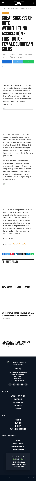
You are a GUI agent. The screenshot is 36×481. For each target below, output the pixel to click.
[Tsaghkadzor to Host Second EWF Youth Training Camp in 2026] (18, 330)
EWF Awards (18, 405)
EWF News (5, 13)
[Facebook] (10, 384)
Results (18, 423)
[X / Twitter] (14, 384)
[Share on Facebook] (7, 61)
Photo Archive (18, 443)
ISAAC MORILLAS (19, 244)
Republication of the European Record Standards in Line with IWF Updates (18, 314)
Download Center (18, 450)
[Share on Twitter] (18, 61)
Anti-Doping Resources (18, 429)
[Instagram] (18, 384)
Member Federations (18, 396)
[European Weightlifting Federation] (19, 3)
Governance (18, 399)
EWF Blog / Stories (17, 447)
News (18, 440)
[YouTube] (22, 384)
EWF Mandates (18, 402)
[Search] (33, 3)
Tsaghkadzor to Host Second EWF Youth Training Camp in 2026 (16, 342)
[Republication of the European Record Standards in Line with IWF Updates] (18, 302)
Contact (18, 409)
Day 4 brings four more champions (16, 287)
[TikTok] (26, 384)
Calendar (18, 420)
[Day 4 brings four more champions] (18, 276)
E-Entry (18, 426)
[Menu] (3, 3)
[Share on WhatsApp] (28, 61)
